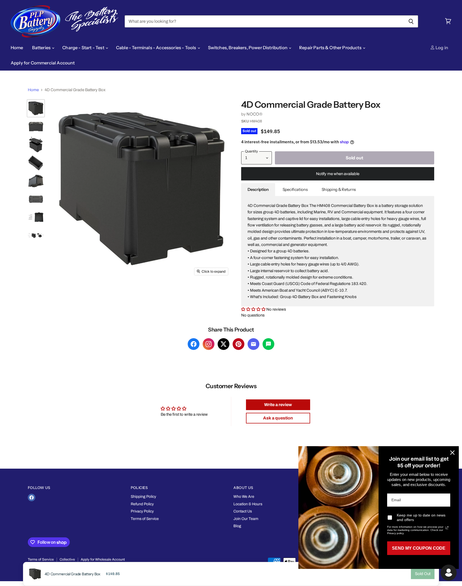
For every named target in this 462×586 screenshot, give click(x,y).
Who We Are (243, 497)
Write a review (278, 404)
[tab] (258, 189)
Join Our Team (245, 519)
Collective (67, 559)
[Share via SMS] (268, 344)
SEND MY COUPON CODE (418, 548)
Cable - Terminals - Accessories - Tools (156, 47)
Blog (237, 526)
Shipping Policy (143, 497)
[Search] (411, 21)
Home (17, 47)
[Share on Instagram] (208, 344)
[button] (253, 309)
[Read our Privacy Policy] (447, 528)
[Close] (452, 452)
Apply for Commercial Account (43, 62)
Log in (441, 47)
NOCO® (255, 114)
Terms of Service (145, 519)
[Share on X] (223, 344)
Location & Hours (247, 504)
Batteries (42, 47)
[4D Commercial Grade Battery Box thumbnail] (35, 108)
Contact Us (242, 511)
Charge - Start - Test (83, 47)
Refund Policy (142, 504)
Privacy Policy (142, 511)
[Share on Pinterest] (238, 344)
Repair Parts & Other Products (330, 47)
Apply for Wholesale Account (103, 559)
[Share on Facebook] (193, 344)
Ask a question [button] (278, 418)
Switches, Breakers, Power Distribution (248, 47)
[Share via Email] (253, 344)
